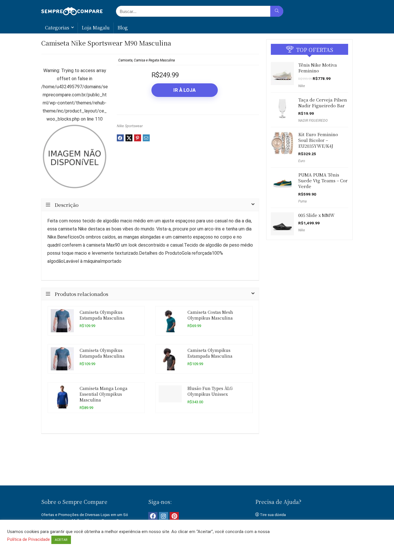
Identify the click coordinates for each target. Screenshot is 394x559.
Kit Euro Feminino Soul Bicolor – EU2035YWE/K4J (318, 140)
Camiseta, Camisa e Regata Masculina (146, 60)
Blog (122, 27)
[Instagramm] (163, 516)
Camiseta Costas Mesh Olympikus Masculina (210, 315)
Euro (301, 161)
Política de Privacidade (28, 539)
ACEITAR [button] (61, 540)
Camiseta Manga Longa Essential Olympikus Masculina (103, 394)
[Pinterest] (174, 516)
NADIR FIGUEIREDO (313, 121)
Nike (301, 86)
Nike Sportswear (130, 126)
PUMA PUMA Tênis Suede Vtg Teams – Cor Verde (323, 180)
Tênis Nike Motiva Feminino (317, 68)
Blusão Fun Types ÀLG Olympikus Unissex (209, 391)
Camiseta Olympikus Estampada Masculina (102, 315)
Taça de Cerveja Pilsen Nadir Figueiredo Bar (322, 102)
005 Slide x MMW (316, 215)
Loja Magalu (96, 27)
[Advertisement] (197, 466)
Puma (302, 201)
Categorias (57, 27)
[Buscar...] (276, 11)
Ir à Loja (184, 90)
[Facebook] (152, 516)
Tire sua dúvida (273, 515)
